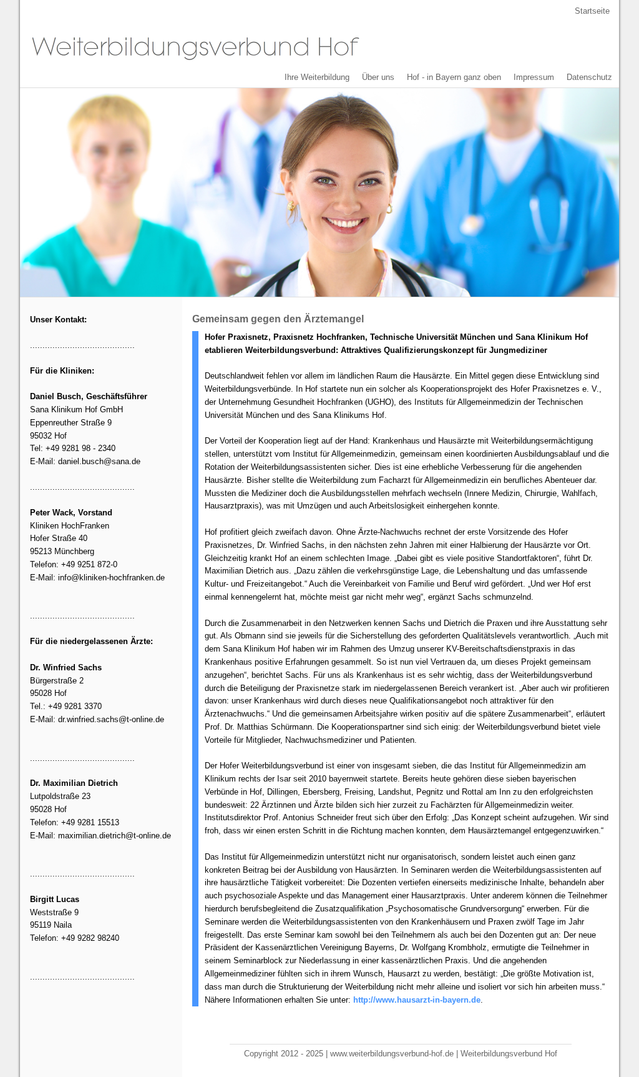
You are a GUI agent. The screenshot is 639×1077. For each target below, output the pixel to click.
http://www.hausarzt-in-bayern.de (416, 1000)
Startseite (592, 11)
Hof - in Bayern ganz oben (454, 77)
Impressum (534, 77)
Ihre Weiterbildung (317, 77)
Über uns (378, 77)
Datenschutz (589, 77)
